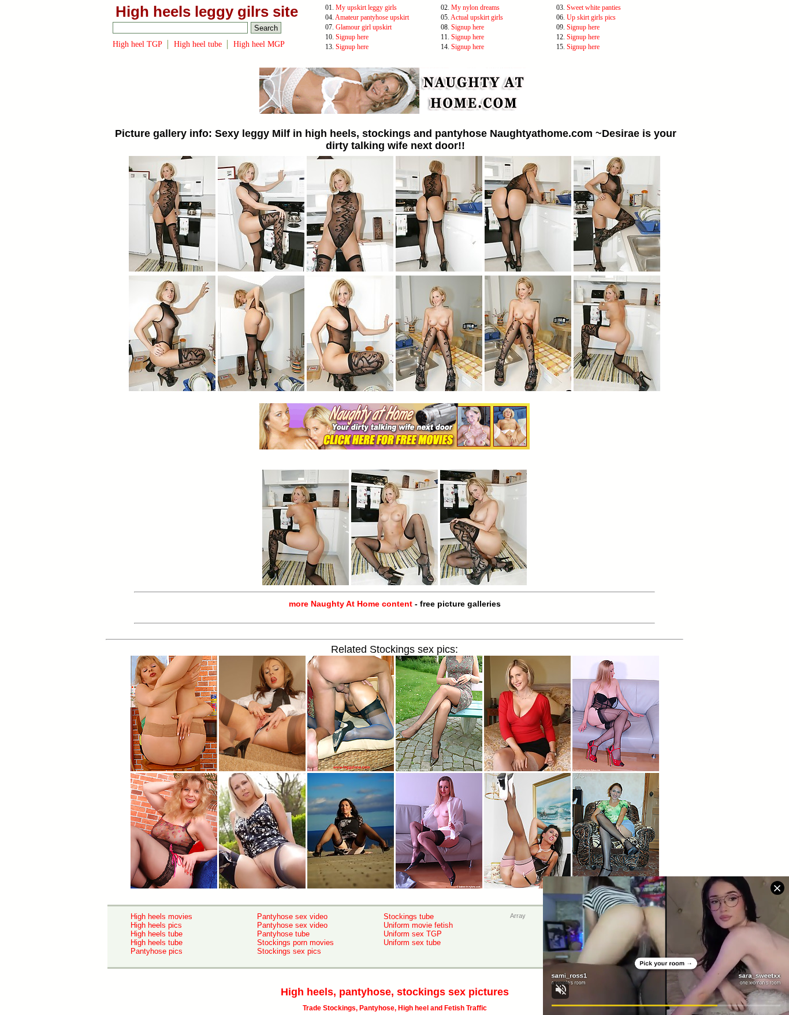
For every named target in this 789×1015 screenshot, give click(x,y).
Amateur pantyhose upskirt (372, 17)
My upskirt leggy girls (366, 7)
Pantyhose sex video (292, 916)
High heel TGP (137, 44)
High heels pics (156, 925)
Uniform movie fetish (418, 925)
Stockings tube (409, 916)
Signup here (467, 27)
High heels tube (157, 934)
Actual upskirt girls (477, 17)
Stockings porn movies (295, 942)
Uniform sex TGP (413, 934)
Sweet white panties (594, 7)
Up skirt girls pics (591, 17)
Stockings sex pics (289, 951)
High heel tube (198, 44)
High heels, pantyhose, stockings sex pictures (395, 992)
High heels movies (161, 916)
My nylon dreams (475, 7)
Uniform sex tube (412, 942)
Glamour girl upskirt (364, 27)
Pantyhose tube (283, 934)
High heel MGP (259, 44)
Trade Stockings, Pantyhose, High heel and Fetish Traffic (395, 1008)
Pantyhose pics (157, 951)
